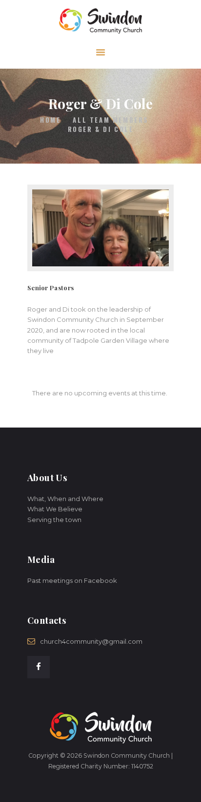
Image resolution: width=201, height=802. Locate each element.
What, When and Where (65, 499)
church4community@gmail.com (91, 641)
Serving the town (54, 519)
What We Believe (54, 509)
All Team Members (111, 120)
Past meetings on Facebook (72, 580)
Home (50, 120)
